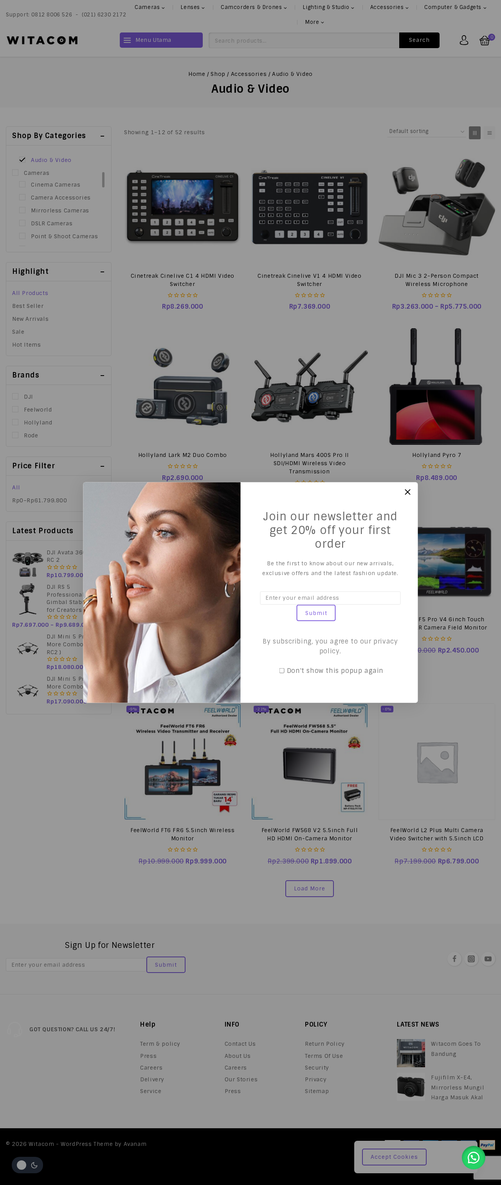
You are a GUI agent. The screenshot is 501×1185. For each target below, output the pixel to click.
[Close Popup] (408, 492)
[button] (473, 1157)
